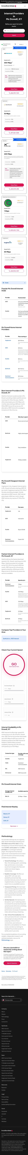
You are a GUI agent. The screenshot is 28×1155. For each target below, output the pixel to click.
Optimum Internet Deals (8, 1080)
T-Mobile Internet (6, 1033)
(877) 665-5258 (15, 132)
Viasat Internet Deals (7, 1073)
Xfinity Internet (5, 1046)
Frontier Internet (6, 1041)
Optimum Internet (6, 1051)
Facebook (4, 1111)
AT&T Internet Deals (7, 1058)
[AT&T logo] (10, 53)
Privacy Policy (5, 1097)
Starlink (7, 358)
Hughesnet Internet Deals (8, 1078)
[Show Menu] (24, 6)
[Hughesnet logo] (10, 242)
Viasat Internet (5, 1043)
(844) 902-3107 (15, 271)
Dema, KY (6, 817)
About (3, 1011)
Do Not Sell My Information (8, 1104)
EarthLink (7, 368)
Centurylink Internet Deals (8, 1065)
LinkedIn (4, 1114)
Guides (3, 1090)
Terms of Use (5, 1099)
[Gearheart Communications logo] (10, 201)
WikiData (4, 1121)
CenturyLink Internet (7, 1036)
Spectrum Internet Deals (8, 1060)
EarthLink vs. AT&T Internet (11, 638)
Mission (3, 1014)
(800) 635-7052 (14, 230)
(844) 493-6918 (15, 189)
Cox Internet (5, 1038)
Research (4, 1087)
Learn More (19, 2)
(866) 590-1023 (15, 93)
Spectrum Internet (6, 1031)
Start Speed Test (14, 664)
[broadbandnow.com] (9, 6)
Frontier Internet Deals (7, 1070)
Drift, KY (6, 820)
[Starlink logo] (10, 145)
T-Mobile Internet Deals (8, 1063)
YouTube (4, 1119)
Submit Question (12, 963)
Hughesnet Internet (7, 1048)
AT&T (6, 347)
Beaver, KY (7, 814)
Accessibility (5, 1102)
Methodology (6, 940)
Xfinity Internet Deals (7, 1075)
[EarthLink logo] (10, 105)
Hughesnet (8, 340)
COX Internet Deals (7, 1068)
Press (3, 1019)
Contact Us (4, 1021)
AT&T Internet (5, 1028)
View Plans (14, 89)
